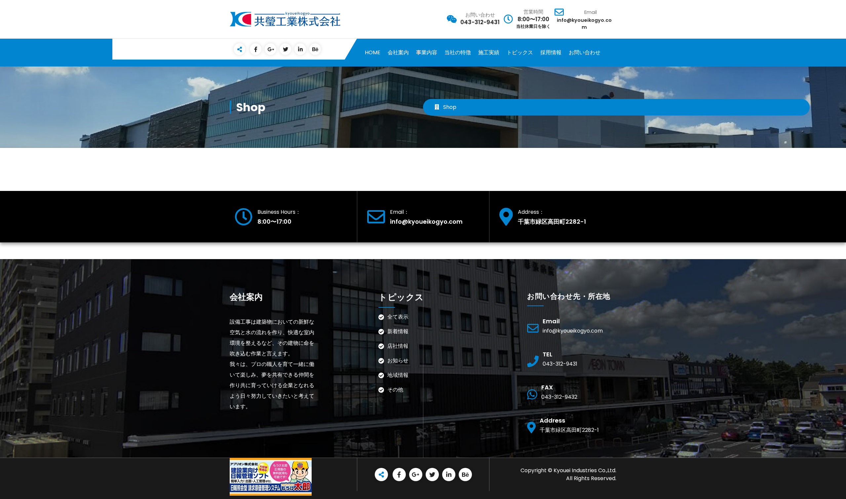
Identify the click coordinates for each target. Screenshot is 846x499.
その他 (403, 389)
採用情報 (550, 52)
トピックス (520, 52)
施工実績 (488, 52)
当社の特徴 (457, 52)
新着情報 (397, 331)
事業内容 (426, 52)
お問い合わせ (584, 52)
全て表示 (397, 317)
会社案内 (398, 52)
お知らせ (397, 360)
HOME (372, 52)
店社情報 (397, 346)
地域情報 (397, 375)
